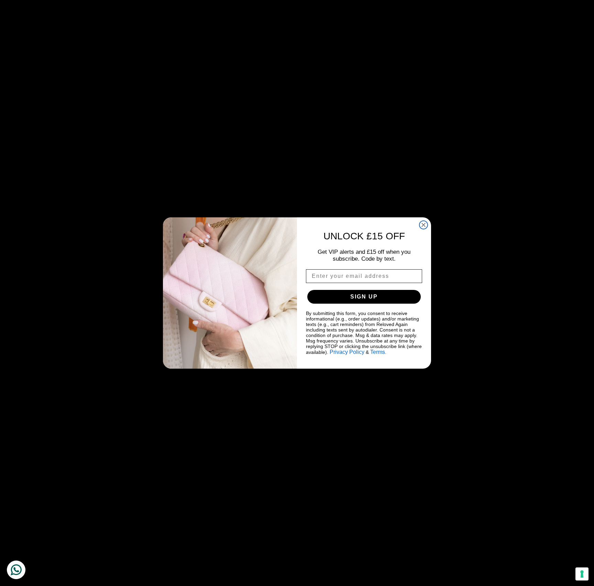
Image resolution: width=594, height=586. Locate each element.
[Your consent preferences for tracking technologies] (581, 573)
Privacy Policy (347, 352)
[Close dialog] (423, 225)
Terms (377, 352)
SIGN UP (364, 297)
